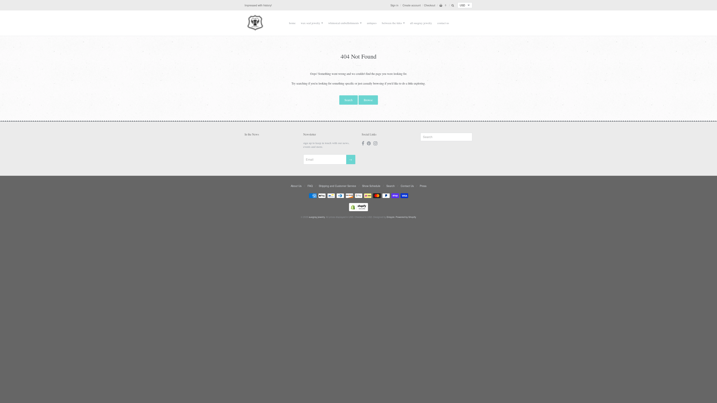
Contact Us (407, 186)
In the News (252, 134)
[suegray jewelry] (255, 28)
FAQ (310, 186)
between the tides (392, 23)
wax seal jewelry (310, 23)
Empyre (391, 216)
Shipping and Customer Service (337, 186)
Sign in (394, 5)
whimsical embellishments (343, 23)
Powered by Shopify (406, 216)
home (292, 23)
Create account (412, 5)
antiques (372, 23)
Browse (368, 100)
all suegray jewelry (421, 23)
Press (423, 186)
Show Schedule (371, 186)
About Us (296, 186)
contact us (443, 23)
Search (348, 100)
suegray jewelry (317, 216)
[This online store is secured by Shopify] (358, 210)
